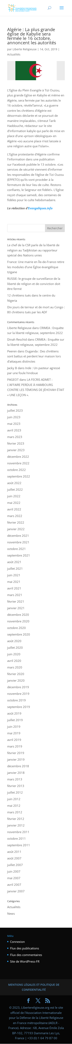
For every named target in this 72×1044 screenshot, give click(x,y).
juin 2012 (13, 799)
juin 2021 (13, 575)
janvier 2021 (16, 608)
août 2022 (14, 483)
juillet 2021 (15, 568)
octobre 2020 (16, 628)
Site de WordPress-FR (24, 961)
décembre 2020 (18, 615)
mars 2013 (14, 779)
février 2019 (15, 753)
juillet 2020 (15, 648)
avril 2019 (14, 740)
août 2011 (14, 852)
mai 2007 (13, 878)
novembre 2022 (18, 463)
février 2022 (15, 522)
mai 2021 (13, 582)
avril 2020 (14, 661)
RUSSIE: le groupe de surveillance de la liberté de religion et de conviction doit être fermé (33, 284)
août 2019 (14, 713)
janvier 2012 (16, 825)
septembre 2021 (18, 555)
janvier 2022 (16, 529)
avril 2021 (14, 588)
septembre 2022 (18, 476)
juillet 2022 (15, 489)
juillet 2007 (15, 865)
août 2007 (14, 858)
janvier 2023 (16, 450)
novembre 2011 (18, 832)
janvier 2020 (16, 680)
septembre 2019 (18, 707)
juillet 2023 (15, 410)
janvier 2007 (16, 891)
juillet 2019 (15, 720)
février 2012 (15, 819)
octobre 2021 (16, 549)
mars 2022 (14, 516)
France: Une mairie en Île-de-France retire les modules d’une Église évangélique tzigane (35, 267)
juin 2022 (13, 496)
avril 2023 (14, 430)
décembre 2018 (18, 766)
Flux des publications (24, 948)
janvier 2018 (16, 773)
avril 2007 (14, 885)
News (11, 913)
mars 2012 (14, 812)
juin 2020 (13, 654)
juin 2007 (13, 871)
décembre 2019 (18, 687)
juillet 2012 (15, 792)
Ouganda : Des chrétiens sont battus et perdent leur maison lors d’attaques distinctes (34, 356)
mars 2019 (14, 746)
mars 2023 (14, 437)
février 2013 (15, 786)
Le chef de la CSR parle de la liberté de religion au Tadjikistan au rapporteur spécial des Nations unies (33, 250)
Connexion (17, 942)
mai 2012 (13, 806)
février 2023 (15, 443)
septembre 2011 (18, 845)
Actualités (13, 54)
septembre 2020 (18, 634)
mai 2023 (13, 424)
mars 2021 (14, 595)
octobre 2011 (16, 838)
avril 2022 (14, 509)
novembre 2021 (18, 542)
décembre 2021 (18, 536)
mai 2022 (13, 503)
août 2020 (14, 641)
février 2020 (15, 674)
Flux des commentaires (26, 955)
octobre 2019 (16, 700)
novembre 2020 (18, 621)
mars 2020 (14, 667)
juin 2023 (13, 417)
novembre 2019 (18, 694)
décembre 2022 (18, 457)
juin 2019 (13, 727)
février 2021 (15, 601)
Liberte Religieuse (25, 49)
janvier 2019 (16, 759)
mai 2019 (13, 733)
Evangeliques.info (40, 208)
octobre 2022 (16, 470)
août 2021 (14, 562)
